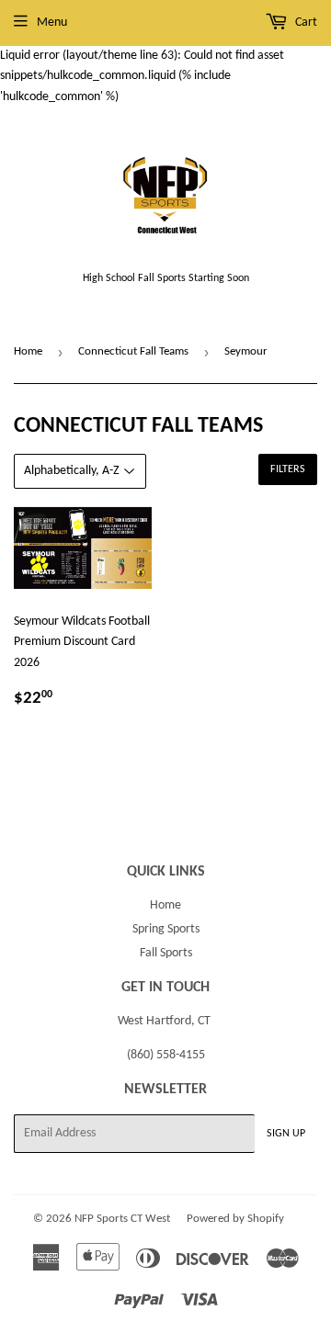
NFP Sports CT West (122, 1219)
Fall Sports (166, 953)
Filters (287, 469)
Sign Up (286, 1133)
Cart (304, 22)
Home (28, 351)
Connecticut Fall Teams (133, 351)
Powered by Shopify (235, 1219)
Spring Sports (166, 929)
